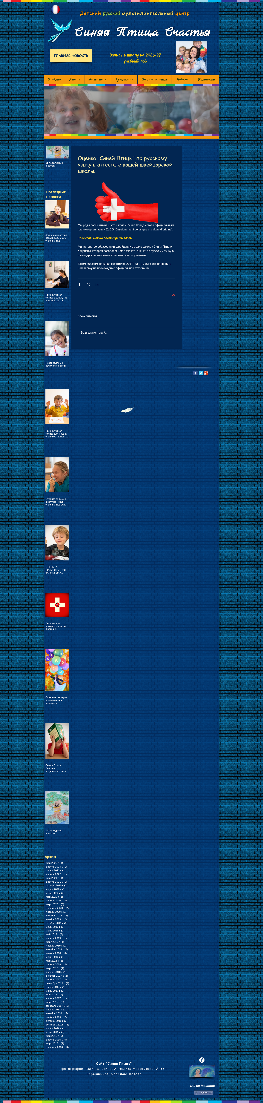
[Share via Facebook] (79, 284)
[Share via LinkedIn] (97, 284)
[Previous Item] (51, 152)
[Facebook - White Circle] (201, 1060)
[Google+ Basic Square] (206, 373)
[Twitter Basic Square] (201, 373)
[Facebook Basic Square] (195, 373)
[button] (131, 110)
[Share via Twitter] (88, 284)
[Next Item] (63, 152)
